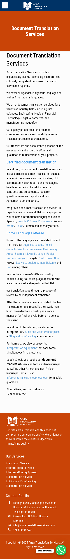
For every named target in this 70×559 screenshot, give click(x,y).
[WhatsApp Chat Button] (61, 550)
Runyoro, (22, 258)
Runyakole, (35, 249)
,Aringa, (40, 262)
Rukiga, (50, 253)
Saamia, (20, 253)
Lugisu (32, 262)
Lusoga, (39, 244)
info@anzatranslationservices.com (34, 525)
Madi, (42, 258)
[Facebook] (30, 553)
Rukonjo (51, 262)
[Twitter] (35, 553)
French (22, 221)
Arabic (10, 226)
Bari (8, 267)
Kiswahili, (31, 253)
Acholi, (49, 244)
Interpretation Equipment (21, 472)
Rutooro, (11, 258)
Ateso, (10, 253)
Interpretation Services (20, 468)
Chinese (32, 221)
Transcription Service (19, 477)
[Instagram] (40, 553)
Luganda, (28, 244)
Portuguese (45, 221)
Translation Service (17, 463)
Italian (19, 226)
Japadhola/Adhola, (17, 249)
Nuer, (57, 258)
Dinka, (49, 258)
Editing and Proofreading (21, 481)
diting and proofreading (22, 336)
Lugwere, (21, 262)
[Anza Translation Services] (35, 5)
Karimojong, (50, 249)
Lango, (42, 253)
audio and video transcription (42, 332)
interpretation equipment (21, 348)
